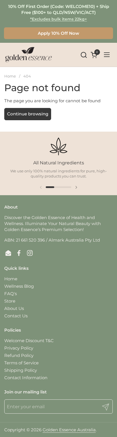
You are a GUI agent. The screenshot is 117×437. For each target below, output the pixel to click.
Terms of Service (21, 362)
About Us (14, 308)
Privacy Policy (18, 348)
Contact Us (16, 315)
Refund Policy (19, 355)
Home (10, 278)
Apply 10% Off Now (58, 33)
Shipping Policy (20, 370)
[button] (83, 54)
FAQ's (10, 293)
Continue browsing (27, 114)
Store (9, 301)
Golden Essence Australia (69, 429)
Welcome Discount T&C (29, 340)
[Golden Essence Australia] (28, 54)
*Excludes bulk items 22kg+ (58, 19)
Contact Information (25, 377)
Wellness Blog (19, 286)
